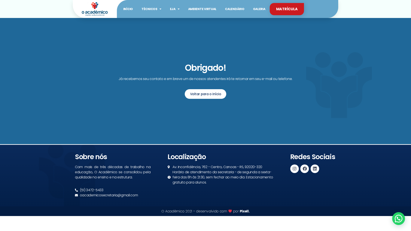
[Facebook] (304, 168)
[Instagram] (294, 168)
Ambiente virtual (202, 9)
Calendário (234, 9)
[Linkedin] (315, 168)
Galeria (259, 9)
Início (128, 9)
